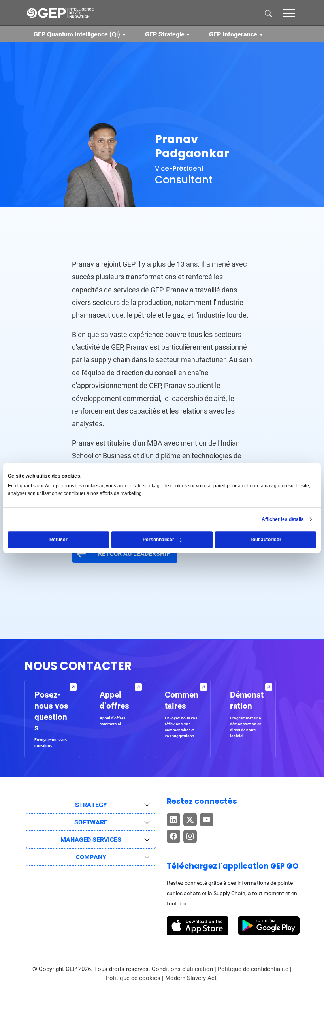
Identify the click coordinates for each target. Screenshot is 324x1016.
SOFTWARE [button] (90, 822)
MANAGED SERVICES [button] (90, 839)
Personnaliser (158, 539)
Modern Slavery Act (191, 978)
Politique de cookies (133, 978)
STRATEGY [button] (91, 805)
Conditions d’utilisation (183, 969)
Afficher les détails (283, 519)
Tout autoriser (265, 539)
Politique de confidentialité (253, 969)
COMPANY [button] (91, 857)
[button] (289, 13)
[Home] (60, 12)
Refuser (58, 539)
